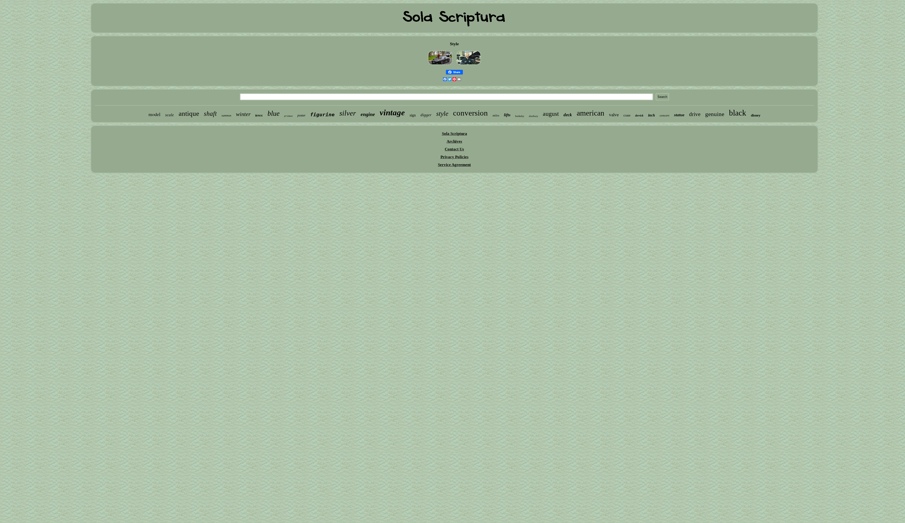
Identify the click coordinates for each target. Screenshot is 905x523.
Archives (454, 141)
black (737, 112)
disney (756, 115)
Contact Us (454, 149)
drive (694, 114)
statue (679, 114)
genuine (714, 114)
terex (259, 115)
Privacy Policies (454, 157)
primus (288, 116)
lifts (507, 114)
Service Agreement (454, 164)
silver (347, 113)
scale (169, 115)
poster (301, 115)
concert (664, 115)
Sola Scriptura (454, 133)
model (154, 114)
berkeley (519, 116)
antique (189, 113)
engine (368, 114)
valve (614, 114)
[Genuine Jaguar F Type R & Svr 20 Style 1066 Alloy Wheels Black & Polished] (440, 65)
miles (496, 115)
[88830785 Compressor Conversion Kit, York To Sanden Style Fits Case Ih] (468, 65)
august (551, 113)
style (442, 113)
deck (568, 114)
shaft (210, 113)
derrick (639, 115)
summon (226, 115)
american (590, 113)
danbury (533, 116)
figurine (322, 114)
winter (243, 114)
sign (413, 115)
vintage (392, 112)
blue (273, 113)
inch (651, 115)
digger (426, 115)
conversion (470, 113)
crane (626, 115)
